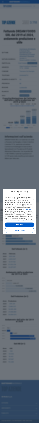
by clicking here (27, 209)
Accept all (19, 225)
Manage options (19, 230)
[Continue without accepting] (19, 194)
